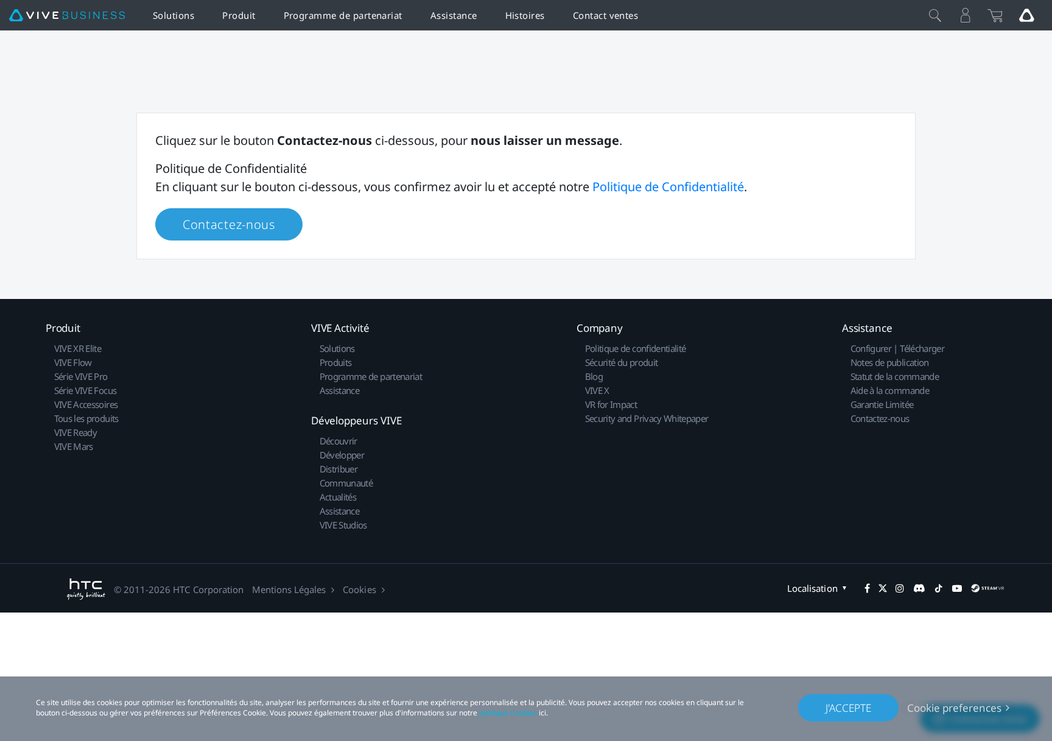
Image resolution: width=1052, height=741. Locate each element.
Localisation (812, 588)
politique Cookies (508, 713)
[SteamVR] (987, 588)
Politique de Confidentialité (668, 186)
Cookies (359, 589)
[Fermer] (935, 15)
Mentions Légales (289, 589)
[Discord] (919, 588)
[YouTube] (957, 588)
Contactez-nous (229, 224)
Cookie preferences (954, 708)
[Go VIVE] (1026, 15)
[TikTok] (939, 588)
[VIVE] (67, 15)
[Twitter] (882, 588)
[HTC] (86, 589)
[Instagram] (900, 588)
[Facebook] (867, 588)
